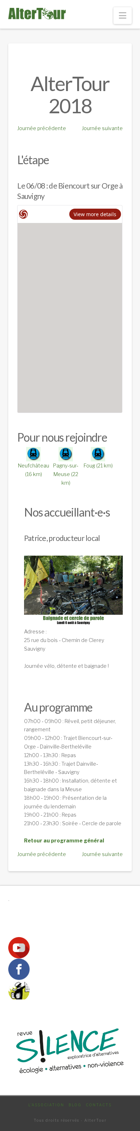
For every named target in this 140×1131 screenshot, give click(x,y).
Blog (75, 1105)
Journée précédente (41, 128)
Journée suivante (102, 128)
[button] (122, 15)
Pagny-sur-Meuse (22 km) (65, 474)
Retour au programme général (64, 840)
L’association (46, 1105)
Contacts (99, 1105)
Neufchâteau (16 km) (33, 469)
